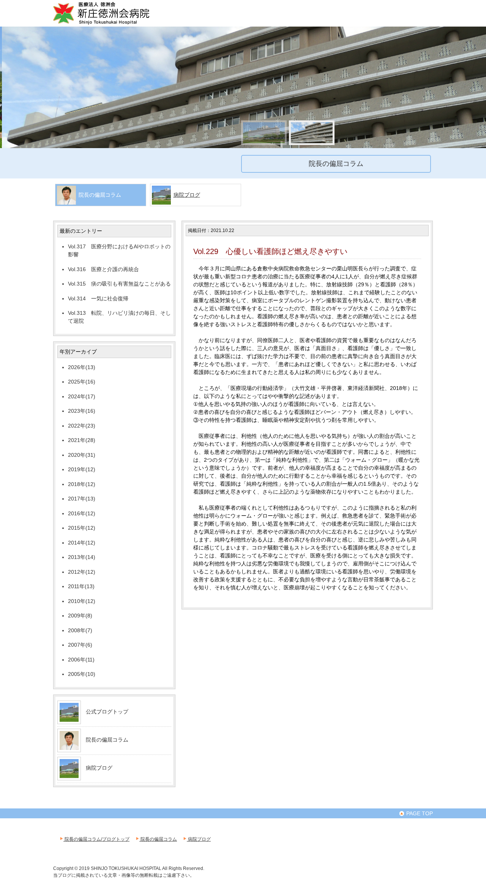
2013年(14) (81, 557)
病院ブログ (187, 195)
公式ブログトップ (107, 712)
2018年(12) (81, 484)
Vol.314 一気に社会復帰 (98, 298)
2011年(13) (81, 586)
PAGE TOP (419, 813)
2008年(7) (80, 630)
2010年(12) (81, 601)
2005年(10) (81, 674)
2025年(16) (81, 382)
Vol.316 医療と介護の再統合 (103, 269)
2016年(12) (81, 513)
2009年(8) (80, 615)
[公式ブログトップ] (69, 719)
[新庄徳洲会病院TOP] (112, 24)
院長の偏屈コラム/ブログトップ (96, 839)
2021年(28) (81, 440)
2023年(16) (81, 411)
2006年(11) (81, 660)
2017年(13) (81, 499)
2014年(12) (81, 543)
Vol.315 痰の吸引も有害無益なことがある (119, 284)
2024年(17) (81, 396)
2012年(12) (81, 572)
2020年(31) (81, 455)
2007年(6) (80, 645)
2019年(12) (81, 469)
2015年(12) (81, 528)
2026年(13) (81, 367)
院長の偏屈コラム (107, 740)
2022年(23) (81, 426)
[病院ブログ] (69, 775)
